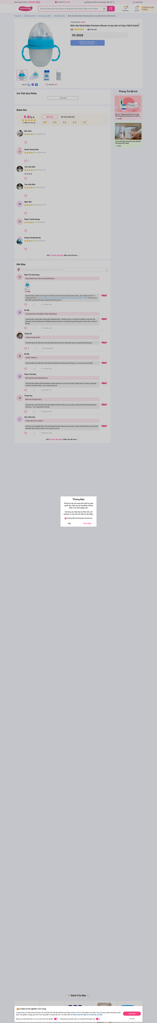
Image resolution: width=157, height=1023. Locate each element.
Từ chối (132, 1019)
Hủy (69, 523)
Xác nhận (87, 523)
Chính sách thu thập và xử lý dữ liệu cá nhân (87, 1015)
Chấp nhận (132, 1013)
